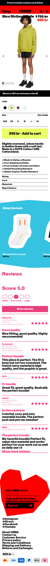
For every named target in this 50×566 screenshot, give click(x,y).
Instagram (11, 519)
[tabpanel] (25, 55)
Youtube (10, 527)
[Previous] (3, 56)
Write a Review (25, 309)
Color (4, 102)
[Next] (46, 56)
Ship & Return (9, 188)
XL (38, 121)
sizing (5, 176)
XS (11, 121)
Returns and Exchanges (17, 548)
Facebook (11, 524)
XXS (5, 121)
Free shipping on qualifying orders (25, 2)
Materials (7, 184)
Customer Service (14, 537)
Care (4, 180)
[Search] (41, 12)
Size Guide (43, 115)
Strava (9, 522)
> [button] (16, 451)
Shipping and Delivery (16, 545)
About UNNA (10, 532)
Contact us (9, 535)
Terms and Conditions (16, 543)
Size (12, 115)
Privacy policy (11, 540)
